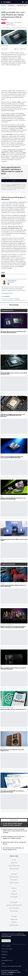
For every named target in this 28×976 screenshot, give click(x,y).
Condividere (5, 48)
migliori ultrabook (19, 120)
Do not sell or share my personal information (11, 966)
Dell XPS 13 (19, 256)
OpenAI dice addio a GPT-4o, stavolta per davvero (14, 843)
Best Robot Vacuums (14, 925)
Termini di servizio (16, 184)
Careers (3, 963)
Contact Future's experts (7, 948)
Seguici (17, 48)
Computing (3, 8)
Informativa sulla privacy (11, 185)
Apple (2, 99)
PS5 (14, 230)
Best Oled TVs (14, 893)
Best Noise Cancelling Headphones (14, 905)
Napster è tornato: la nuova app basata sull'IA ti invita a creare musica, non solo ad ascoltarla (15, 831)
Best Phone (14, 888)
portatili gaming (20, 240)
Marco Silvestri (10, 22)
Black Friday (11, 5)
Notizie (3, 23)
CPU (15, 8)
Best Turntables (14, 902)
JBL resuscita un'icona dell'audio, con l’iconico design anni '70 (13, 848)
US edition (11, 972)
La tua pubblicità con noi (7, 960)
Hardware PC (10, 8)
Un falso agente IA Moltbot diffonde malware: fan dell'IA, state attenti (12, 824)
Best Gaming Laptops (14, 876)
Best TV (14, 891)
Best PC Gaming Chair (14, 882)
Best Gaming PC (14, 879)
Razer (20, 265)
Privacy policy (4, 951)
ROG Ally (8, 235)
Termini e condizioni (6, 946)
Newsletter (24, 48)
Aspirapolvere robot (21, 5)
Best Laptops (14, 874)
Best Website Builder (14, 868)
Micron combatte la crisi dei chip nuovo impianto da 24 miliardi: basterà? (14, 837)
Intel (10, 96)
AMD (21, 53)
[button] (1, 2)
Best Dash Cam (14, 919)
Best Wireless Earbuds (14, 908)
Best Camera (14, 916)
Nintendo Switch (5, 230)
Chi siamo (4, 957)
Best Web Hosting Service (14, 865)
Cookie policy (4, 954)
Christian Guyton (9, 23)
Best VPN (14, 859)
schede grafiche (8, 205)
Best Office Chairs (14, 910)
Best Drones (14, 922)
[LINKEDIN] (8, 284)
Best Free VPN (14, 862)
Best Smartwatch (14, 896)
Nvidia (13, 204)
